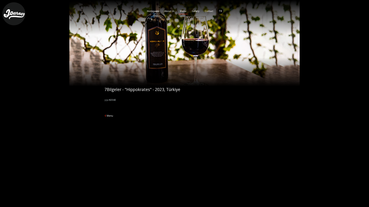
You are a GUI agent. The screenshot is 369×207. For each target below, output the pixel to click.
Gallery (195, 11)
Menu (183, 11)
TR (220, 11)
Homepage (153, 11)
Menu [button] (109, 115)
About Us (169, 11)
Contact (209, 11)
